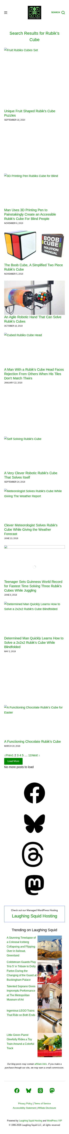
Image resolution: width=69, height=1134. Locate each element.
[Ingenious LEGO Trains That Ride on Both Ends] (50, 1020)
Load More (13, 761)
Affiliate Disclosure (47, 1108)
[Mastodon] (34, 896)
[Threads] (34, 866)
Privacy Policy (25, 1103)
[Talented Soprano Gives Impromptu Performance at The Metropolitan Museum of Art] (50, 996)
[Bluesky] (34, 835)
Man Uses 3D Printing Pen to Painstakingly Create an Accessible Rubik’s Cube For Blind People (30, 214)
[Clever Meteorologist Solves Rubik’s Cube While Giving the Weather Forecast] (34, 506)
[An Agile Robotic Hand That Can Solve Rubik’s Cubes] (34, 298)
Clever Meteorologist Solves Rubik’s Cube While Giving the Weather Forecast (30, 529)
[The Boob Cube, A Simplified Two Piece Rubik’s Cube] (34, 246)
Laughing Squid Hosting (34, 915)
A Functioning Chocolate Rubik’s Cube (32, 741)
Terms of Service (42, 1103)
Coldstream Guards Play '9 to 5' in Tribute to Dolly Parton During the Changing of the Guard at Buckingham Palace (22, 971)
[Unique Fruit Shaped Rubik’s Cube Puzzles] (34, 78)
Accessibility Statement (24, 1108)
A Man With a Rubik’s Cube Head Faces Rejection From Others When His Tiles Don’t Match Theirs (34, 374)
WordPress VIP (54, 1120)
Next (35, 755)
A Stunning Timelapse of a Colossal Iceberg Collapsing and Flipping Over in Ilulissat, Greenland (21, 946)
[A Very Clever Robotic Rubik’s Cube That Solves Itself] (34, 454)
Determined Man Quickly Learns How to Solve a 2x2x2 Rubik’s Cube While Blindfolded (33, 642)
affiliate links (41, 1064)
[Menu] (5, 12)
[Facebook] (34, 804)
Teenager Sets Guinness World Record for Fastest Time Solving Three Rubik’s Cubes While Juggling (33, 586)
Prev (9, 755)
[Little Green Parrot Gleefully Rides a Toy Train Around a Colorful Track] (50, 1044)
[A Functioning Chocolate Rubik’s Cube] (34, 722)
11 (29, 755)
